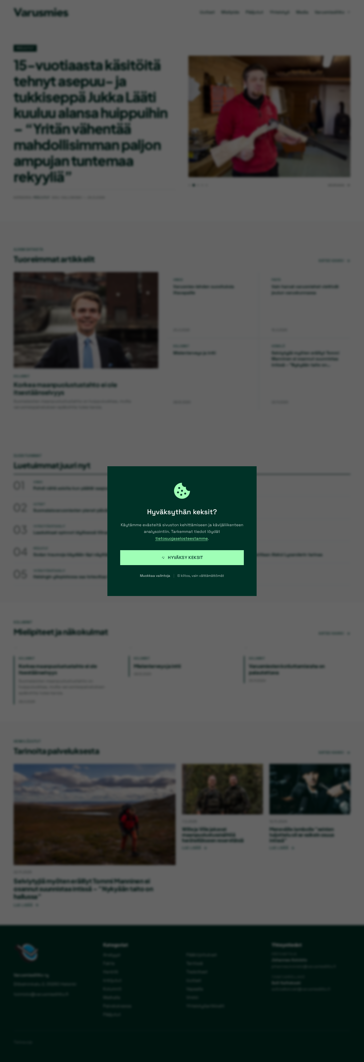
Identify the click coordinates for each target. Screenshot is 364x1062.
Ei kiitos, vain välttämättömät (200, 575)
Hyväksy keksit (185, 557)
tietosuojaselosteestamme (181, 538)
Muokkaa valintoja (155, 575)
